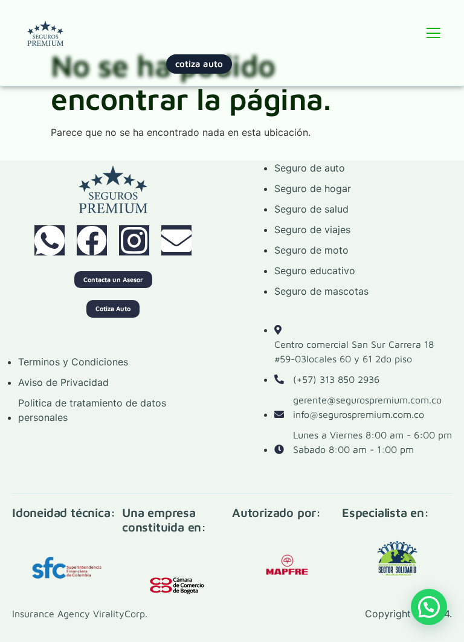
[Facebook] (92, 240)
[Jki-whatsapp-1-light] (49, 240)
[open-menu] (433, 35)
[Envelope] (176, 240)
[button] (429, 607)
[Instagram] (134, 240)
